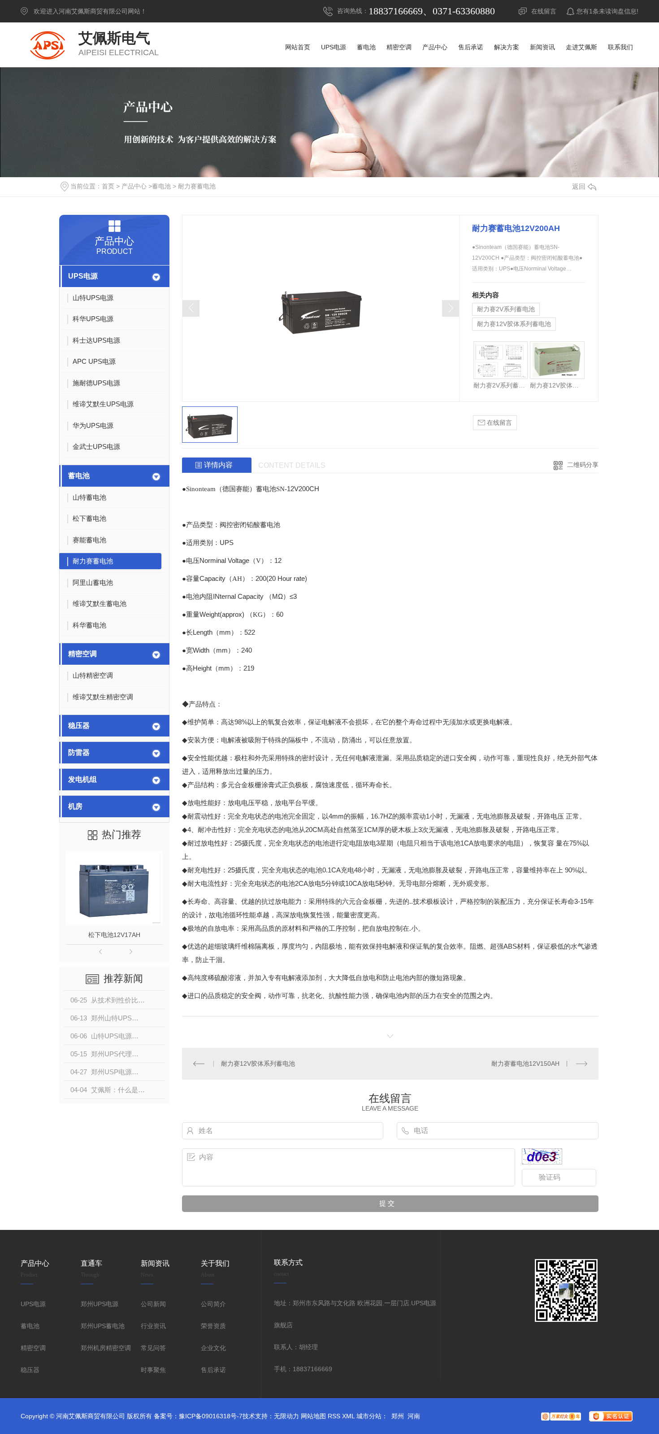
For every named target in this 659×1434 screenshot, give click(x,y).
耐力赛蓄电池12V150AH (525, 1063)
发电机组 (82, 779)
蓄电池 (161, 186)
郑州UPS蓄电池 (103, 1325)
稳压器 (79, 725)
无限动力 (286, 1416)
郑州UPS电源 (99, 1304)
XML (348, 1416)
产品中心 (134, 186)
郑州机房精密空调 (106, 1347)
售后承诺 (213, 1369)
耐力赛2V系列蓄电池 (506, 309)
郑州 (397, 1416)
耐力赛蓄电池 (197, 186)
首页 (108, 186)
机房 (75, 806)
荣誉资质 (213, 1325)
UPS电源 (83, 276)
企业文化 (213, 1347)
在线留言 (543, 11)
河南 (414, 1416)
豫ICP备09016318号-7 (211, 1416)
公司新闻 (153, 1304)
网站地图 (313, 1416)
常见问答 (153, 1347)
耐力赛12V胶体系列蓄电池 (514, 323)
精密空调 (82, 654)
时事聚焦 (153, 1369)
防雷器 (79, 752)
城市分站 (369, 1416)
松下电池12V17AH (114, 934)
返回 (578, 186)
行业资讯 (153, 1325)
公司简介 (213, 1304)
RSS (334, 1416)
